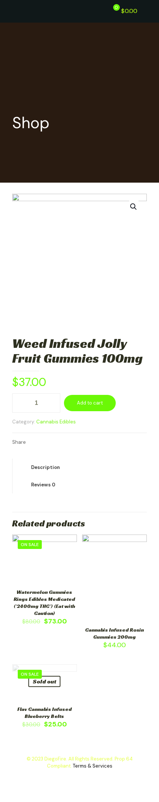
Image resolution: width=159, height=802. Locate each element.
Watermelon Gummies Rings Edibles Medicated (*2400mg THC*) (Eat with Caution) (44, 602)
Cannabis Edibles (56, 422)
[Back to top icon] (138, 787)
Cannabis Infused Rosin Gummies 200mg (114, 633)
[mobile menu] (149, 11)
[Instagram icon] (87, 776)
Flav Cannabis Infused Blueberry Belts (44, 712)
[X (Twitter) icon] (79, 776)
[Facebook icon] (72, 776)
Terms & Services (92, 766)
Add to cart (90, 403)
